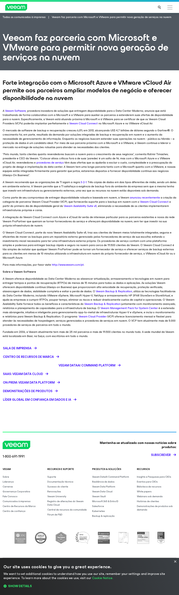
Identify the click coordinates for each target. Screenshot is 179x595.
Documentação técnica (60, 482)
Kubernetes (98, 511)
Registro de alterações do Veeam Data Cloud (65, 503)
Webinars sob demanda (150, 496)
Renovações (54, 492)
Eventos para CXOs (147, 482)
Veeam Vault (99, 496)
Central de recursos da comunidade (67, 510)
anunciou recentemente (145, 197)
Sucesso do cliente (57, 487)
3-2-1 (84, 182)
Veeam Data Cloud (102, 492)
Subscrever (161, 455)
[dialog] (89, 576)
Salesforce (98, 506)
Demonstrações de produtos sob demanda (155, 508)
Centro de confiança (14, 511)
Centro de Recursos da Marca (19, 506)
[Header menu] (170, 7)
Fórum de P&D (54, 515)
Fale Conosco (10, 496)
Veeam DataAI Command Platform (110, 477)
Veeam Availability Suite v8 (80, 206)
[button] (89, 586)
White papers (144, 492)
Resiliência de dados (103, 482)
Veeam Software (15, 110)
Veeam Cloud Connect (83, 123)
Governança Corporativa (16, 492)
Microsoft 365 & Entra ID (105, 501)
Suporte (51, 477)
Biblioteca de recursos (149, 487)
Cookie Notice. (102, 578)
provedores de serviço (50, 162)
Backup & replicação (103, 516)
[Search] (159, 7)
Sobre (6, 477)
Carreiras (8, 487)
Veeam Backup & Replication (114, 291)
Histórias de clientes (148, 501)
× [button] (175, 561)
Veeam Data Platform (103, 487)
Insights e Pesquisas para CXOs (154, 477)
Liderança (8, 482)
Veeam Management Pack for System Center (129, 308)
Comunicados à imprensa (16, 501)
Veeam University (56, 496)
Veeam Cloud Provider (91, 316)
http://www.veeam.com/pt (68, 264)
